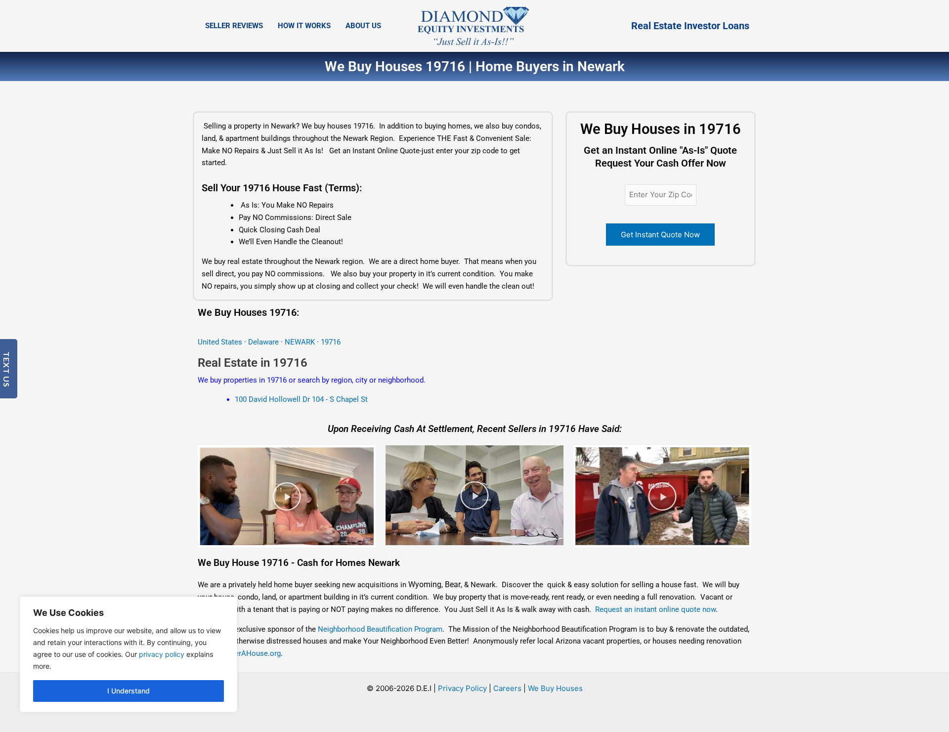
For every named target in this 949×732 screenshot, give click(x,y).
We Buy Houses (555, 688)
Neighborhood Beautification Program (380, 629)
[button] (287, 496)
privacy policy (161, 654)
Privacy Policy (462, 688)
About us (363, 25)
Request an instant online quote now (655, 609)
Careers (507, 688)
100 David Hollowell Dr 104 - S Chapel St (301, 399)
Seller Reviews (234, 25)
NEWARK (301, 342)
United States (221, 342)
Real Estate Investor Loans (690, 26)
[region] (128, 654)
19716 (331, 342)
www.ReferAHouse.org (243, 653)
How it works (304, 25)
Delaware (263, 342)
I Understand (128, 691)
